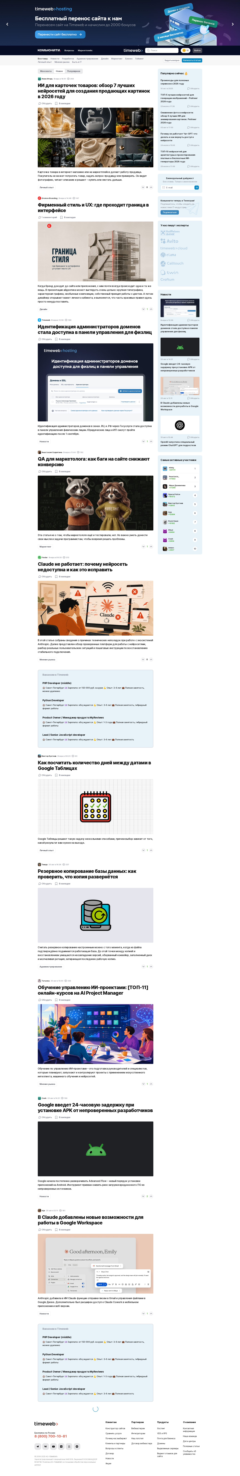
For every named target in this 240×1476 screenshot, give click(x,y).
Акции (108, 1463)
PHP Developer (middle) (56, 683)
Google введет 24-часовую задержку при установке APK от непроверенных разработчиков (178, 367)
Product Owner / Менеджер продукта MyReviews (73, 717)
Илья (170, 530)
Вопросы (69, 50)
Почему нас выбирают (116, 1438)
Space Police (174, 494)
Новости (55, 58)
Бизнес (128, 58)
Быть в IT (77, 62)
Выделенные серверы (167, 1448)
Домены (161, 1443)
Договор (110, 1453)
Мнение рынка (62, 62)
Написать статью (192, 60)
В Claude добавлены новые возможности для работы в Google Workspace (179, 406)
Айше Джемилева (177, 485)
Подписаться (169, 212)
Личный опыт (45, 62)
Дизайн (104, 58)
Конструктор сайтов (115, 1428)
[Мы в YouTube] (53, 1446)
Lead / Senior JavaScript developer (63, 734)
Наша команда (190, 1436)
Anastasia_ (174, 476)
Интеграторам (138, 1433)
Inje (170, 512)
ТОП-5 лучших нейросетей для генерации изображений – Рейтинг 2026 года (179, 98)
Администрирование (87, 58)
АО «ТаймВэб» (52, 1456)
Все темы (43, 58)
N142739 (38, 1462)
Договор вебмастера (141, 1443)
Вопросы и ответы (114, 1448)
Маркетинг (116, 58)
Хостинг (161, 1428)
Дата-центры (189, 1441)
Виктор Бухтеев (175, 503)
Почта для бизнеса (166, 1438)
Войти (197, 50)
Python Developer (53, 700)
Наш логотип (137, 1438)
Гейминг (139, 58)
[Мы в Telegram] (37, 1446)
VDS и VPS (162, 1433)
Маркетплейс (85, 50)
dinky (171, 467)
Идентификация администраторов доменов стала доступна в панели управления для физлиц (179, 328)
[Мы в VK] (45, 1446)
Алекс (171, 548)
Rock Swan (173, 521)
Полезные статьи (191, 1446)
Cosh (170, 539)
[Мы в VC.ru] (69, 1446)
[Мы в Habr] (61, 1446)
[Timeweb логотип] (66, 1424)
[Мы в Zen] (77, 1446)
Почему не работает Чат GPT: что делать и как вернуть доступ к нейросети (179, 137)
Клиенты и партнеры (115, 1443)
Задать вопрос (172, 60)
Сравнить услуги (114, 1433)
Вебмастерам (138, 1428)
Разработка (68, 58)
